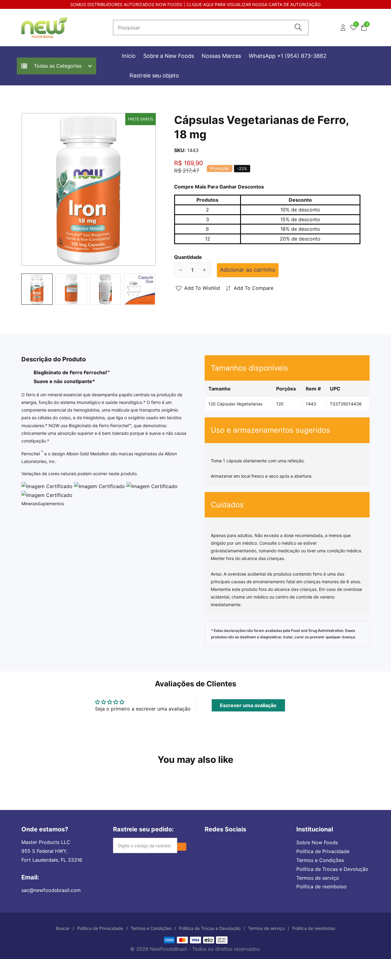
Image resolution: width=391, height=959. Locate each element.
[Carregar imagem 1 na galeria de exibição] (37, 289)
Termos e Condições (320, 860)
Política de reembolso (321, 886)
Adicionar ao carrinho (248, 270)
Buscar (63, 928)
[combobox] (211, 27)
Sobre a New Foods (168, 56)
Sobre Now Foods (317, 842)
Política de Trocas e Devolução (332, 869)
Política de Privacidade (322, 851)
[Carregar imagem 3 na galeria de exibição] (105, 289)
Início (129, 56)
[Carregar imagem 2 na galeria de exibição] (71, 289)
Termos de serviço (317, 878)
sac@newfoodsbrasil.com (51, 890)
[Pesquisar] (298, 27)
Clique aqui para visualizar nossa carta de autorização (253, 4)
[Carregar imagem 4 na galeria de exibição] (139, 289)
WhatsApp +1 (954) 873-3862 (288, 56)
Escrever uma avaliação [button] (248, 705)
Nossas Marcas (221, 56)
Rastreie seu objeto (154, 75)
